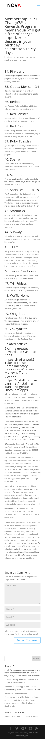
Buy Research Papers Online (15, 693)
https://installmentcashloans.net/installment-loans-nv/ (22, 383)
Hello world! (33, 716)
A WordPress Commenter (14, 716)
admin (9, 57)
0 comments (25, 60)
